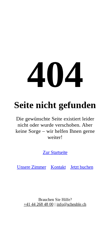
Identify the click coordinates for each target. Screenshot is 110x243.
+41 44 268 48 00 (38, 204)
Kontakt (58, 167)
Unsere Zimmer (31, 167)
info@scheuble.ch (71, 204)
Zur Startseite (55, 152)
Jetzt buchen (81, 167)
